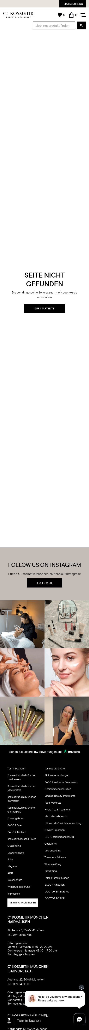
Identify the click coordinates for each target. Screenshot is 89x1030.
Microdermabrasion (55, 816)
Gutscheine (14, 845)
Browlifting (50, 871)
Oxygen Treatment (54, 830)
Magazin (12, 866)
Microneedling (52, 850)
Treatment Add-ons (55, 857)
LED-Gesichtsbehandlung (59, 836)
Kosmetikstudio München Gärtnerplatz (21, 809)
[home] (18, 15)
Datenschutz (14, 879)
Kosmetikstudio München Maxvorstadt (21, 788)
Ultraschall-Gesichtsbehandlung (62, 823)
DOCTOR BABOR (54, 898)
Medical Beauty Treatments (59, 795)
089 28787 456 (22, 935)
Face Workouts (52, 802)
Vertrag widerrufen (23, 902)
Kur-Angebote (15, 818)
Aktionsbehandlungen (56, 775)
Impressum (13, 893)
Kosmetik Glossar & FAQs (21, 838)
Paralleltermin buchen (56, 877)
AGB (10, 873)
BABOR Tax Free (16, 832)
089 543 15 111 (21, 984)
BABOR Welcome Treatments (61, 782)
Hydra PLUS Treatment (57, 809)
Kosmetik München (55, 768)
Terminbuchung (72, 3)
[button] (73, 15)
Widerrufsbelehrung (18, 886)
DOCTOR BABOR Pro (56, 891)
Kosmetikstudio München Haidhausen (21, 777)
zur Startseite (44, 308)
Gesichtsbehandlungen (57, 789)
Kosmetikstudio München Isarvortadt (21, 798)
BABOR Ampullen (54, 884)
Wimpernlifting (52, 864)
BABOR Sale (14, 825)
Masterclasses (15, 852)
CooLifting (50, 843)
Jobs (10, 859)
